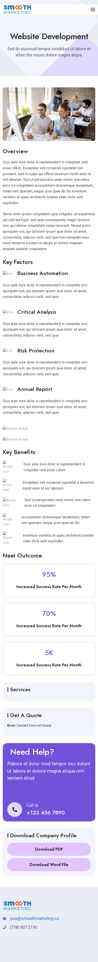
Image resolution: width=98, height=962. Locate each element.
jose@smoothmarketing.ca (34, 918)
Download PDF (49, 849)
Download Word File (49, 865)
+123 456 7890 (46, 812)
